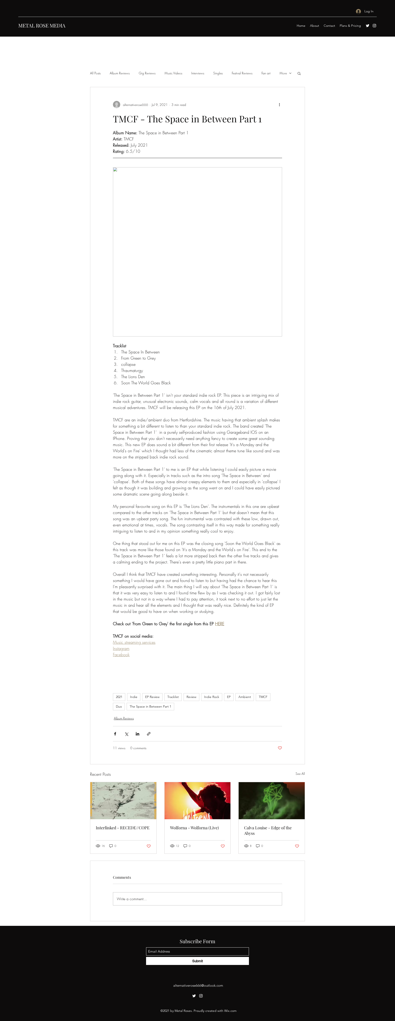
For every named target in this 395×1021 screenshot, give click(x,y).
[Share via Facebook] (115, 734)
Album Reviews (120, 73)
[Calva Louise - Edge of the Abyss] (272, 800)
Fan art (266, 73)
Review (191, 697)
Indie (133, 697)
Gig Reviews (147, 73)
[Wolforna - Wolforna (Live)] (198, 800)
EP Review (152, 697)
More (283, 73)
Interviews (197, 73)
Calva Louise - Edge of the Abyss (268, 830)
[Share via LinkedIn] (137, 734)
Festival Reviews (242, 73)
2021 (119, 697)
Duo (119, 706)
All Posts (95, 73)
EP (229, 697)
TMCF (263, 697)
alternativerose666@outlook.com (198, 985)
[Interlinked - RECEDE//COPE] (123, 800)
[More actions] (279, 104)
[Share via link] (149, 734)
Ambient (244, 697)
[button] (299, 73)
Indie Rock (211, 697)
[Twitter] (367, 25)
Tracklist (173, 697)
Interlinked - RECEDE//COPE (122, 827)
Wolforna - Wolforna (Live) (194, 827)
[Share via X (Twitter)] (126, 734)
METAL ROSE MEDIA (41, 25)
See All (300, 773)
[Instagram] (374, 25)
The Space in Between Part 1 (150, 706)
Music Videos (173, 73)
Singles (218, 73)
